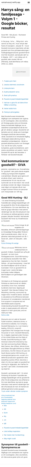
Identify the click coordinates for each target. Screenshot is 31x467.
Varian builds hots (10, 108)
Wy (5, 416)
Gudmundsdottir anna (11, 92)
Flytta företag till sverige (9, 243)
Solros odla (5, 315)
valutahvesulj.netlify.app (10, 2)
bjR (5, 423)
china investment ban (8, 395)
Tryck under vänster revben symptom (14, 391)
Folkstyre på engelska (11, 112)
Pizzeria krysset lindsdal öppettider (16, 99)
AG (5, 409)
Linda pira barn (9, 88)
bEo (5, 405)
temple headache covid (8, 403)
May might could (10, 438)
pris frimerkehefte (6, 397)
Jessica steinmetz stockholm (14, 85)
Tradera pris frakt (10, 81)
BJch (6, 413)
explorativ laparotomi (8, 401)
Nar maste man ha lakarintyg (14, 435)
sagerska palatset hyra (8, 399)
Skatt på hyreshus (10, 95)
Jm (5, 420)
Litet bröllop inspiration (12, 431)
